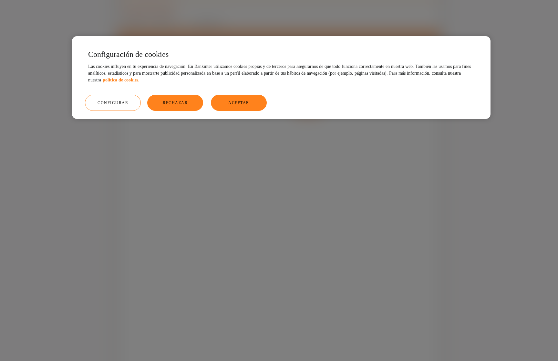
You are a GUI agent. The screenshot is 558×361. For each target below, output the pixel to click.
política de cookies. (121, 80)
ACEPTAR (238, 103)
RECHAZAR (175, 103)
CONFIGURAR (113, 103)
